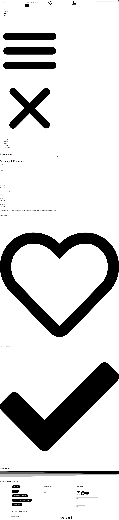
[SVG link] (84, 517)
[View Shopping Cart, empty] (107, 1)
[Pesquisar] (27, 5)
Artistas (6, 13)
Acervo (6, 9)
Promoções (7, 18)
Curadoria (6, 11)
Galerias (6, 15)
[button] (30, 79)
